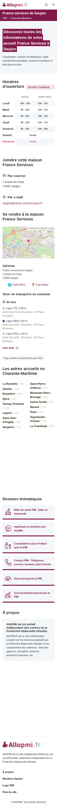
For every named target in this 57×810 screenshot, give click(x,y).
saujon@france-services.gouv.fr (22, 203)
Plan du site (10, 792)
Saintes (11, 388)
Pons (37, 412)
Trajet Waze (18, 284)
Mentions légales (13, 778)
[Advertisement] (28, 464)
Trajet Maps (41, 284)
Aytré (9, 398)
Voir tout (8, 348)
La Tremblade (42, 426)
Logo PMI (8, 785)
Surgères (12, 427)
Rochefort (12, 393)
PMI (5, 18)
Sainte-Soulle (42, 401)
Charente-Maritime (20, 18)
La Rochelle (13, 383)
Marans (38, 407)
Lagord (11, 412)
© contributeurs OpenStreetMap (40, 228)
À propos (8, 772)
